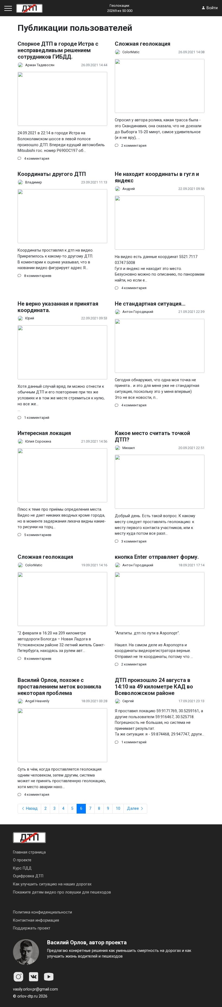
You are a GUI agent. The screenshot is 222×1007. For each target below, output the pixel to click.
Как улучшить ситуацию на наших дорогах (52, 884)
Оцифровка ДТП (28, 876)
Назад (31, 808)
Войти (211, 8)
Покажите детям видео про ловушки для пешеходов (62, 892)
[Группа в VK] (33, 976)
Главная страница (29, 852)
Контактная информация (36, 920)
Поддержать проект (31, 928)
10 (118, 808)
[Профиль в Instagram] (18, 976)
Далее (133, 808)
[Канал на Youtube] (48, 976)
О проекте (22, 860)
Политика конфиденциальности (42, 912)
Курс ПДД (22, 868)
